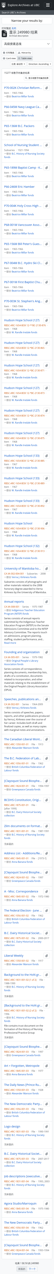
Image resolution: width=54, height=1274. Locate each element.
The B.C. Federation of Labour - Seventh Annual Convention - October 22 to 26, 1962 (23, 758)
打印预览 (10, 52)
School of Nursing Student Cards (23, 145)
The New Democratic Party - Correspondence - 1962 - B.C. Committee (23, 1222)
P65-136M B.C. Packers (19, 126)
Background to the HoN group (23, 974)
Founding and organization (22, 652)
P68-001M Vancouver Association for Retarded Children (23, 225)
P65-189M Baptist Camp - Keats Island (23, 167)
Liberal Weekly (13, 955)
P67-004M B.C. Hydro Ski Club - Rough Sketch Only (23, 263)
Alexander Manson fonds (25, 747)
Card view (11, 58)
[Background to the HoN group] (23, 1005)
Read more (10, 642)
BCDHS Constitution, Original (23, 800)
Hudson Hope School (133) (21, 455)
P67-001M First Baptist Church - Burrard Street (23, 282)
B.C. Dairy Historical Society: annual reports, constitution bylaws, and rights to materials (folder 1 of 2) (23, 933)
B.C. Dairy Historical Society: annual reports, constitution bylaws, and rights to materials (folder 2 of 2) (23, 1153)
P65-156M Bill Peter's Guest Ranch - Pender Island (23, 244)
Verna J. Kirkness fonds (24, 577)
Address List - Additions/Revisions (23, 853)
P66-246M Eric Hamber (19, 186)
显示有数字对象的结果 (38, 78)
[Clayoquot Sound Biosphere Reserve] (23, 781)
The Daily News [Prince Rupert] (23, 1085)
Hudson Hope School (18, 523)
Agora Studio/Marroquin (20, 1203)
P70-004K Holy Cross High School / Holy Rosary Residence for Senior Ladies (23, 206)
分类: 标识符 (17, 64)
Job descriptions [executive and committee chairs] (23, 1176)
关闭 (14, 28)
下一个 (32, 1269)
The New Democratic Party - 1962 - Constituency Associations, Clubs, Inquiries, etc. (23, 1104)
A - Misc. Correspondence (21, 891)
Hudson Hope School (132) (21, 546)
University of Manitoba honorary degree (23, 568)
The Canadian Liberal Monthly (23, 739)
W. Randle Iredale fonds (24, 332)
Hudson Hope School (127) (21, 320)
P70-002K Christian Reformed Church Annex (23, 88)
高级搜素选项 (12, 44)
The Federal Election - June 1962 (23, 910)
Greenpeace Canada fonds (26, 789)
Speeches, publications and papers (23, 699)
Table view (26, 58)
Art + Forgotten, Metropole (21, 1065)
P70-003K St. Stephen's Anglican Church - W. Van (23, 301)
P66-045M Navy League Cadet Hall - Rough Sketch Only (23, 107)
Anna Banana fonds (22, 861)
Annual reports (14, 601)
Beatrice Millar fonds (23, 96)
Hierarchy (26, 52)
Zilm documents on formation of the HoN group (23, 826)
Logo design (12, 1126)
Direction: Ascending (39, 64)
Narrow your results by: (27, 21)
